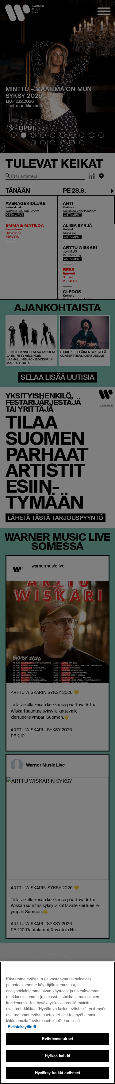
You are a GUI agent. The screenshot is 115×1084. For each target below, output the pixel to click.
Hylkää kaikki (57, 1056)
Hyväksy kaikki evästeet (57, 1073)
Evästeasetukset (57, 1038)
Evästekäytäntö (22, 1026)
